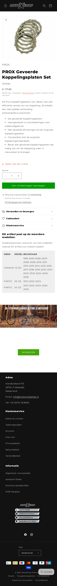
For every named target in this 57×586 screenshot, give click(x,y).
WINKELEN (28, 352)
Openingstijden (14, 425)
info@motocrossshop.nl (26, 397)
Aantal (5, 170)
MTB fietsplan (13, 491)
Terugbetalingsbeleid (26, 576)
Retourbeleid (12, 449)
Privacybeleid (13, 443)
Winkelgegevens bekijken (18, 202)
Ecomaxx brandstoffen (17, 485)
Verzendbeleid (13, 456)
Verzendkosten (28, 93)
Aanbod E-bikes (14, 479)
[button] (5, 6)
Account (10, 431)
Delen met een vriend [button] (16, 164)
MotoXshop (26, 572)
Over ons (10, 437)
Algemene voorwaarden (18, 473)
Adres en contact (14, 418)
